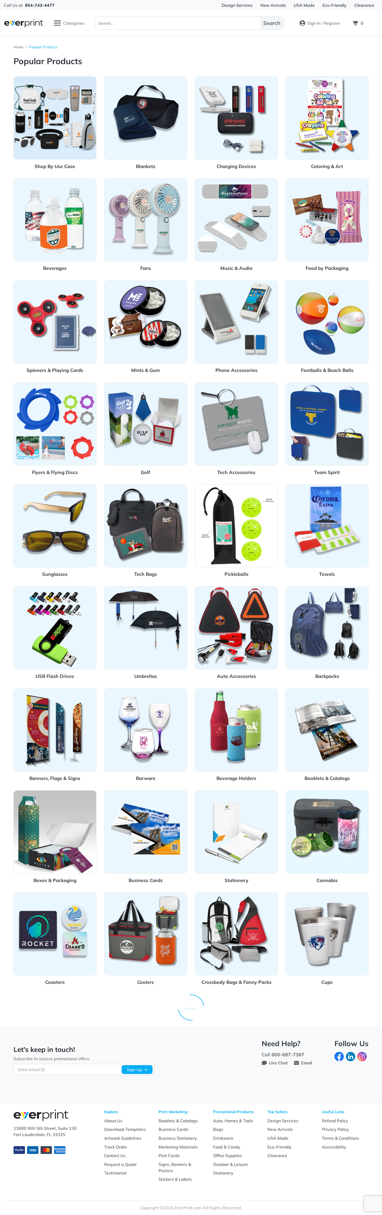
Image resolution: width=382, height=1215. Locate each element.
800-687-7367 (288, 1055)
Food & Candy (226, 1147)
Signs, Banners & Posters (175, 1167)
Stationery (223, 1173)
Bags (218, 1129)
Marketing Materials (178, 1147)
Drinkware (223, 1138)
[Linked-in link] (350, 1056)
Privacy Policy (335, 1129)
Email (306, 1062)
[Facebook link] (339, 1056)
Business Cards (173, 1129)
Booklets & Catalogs (178, 1120)
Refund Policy (335, 1120)
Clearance (277, 1155)
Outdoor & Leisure (230, 1164)
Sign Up (134, 1069)
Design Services (282, 1120)
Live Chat (278, 1062)
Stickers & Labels (175, 1179)
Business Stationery (178, 1138)
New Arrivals (280, 1129)
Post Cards (169, 1155)
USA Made (277, 1138)
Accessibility (334, 1147)
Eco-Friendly (279, 1147)
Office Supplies (227, 1155)
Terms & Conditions (340, 1138)
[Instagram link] (362, 1056)
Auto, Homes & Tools (233, 1120)
